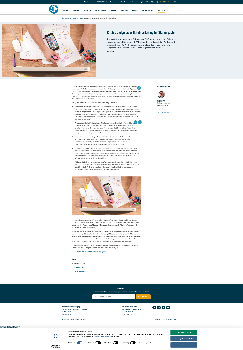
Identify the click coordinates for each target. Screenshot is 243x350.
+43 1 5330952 (67, 312)
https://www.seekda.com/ (81, 271)
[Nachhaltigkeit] (142, 2)
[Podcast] (147, 2)
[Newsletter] (152, 2)
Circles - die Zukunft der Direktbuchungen (90, 252)
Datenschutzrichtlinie (101, 336)
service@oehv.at (127, 314)
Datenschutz (75, 319)
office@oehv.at (66, 314)
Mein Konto (163, 2)
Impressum (65, 319)
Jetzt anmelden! (143, 297)
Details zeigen (143, 343)
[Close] (1, 323)
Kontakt (83, 319)
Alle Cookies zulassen (184, 332)
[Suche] (180, 11)
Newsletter (113, 2)
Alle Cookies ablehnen (183, 345)
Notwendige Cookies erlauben (184, 339)
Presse (134, 2)
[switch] (98, 342)
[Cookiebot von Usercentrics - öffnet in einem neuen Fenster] (55, 346)
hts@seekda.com (78, 267)
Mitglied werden (124, 2)
